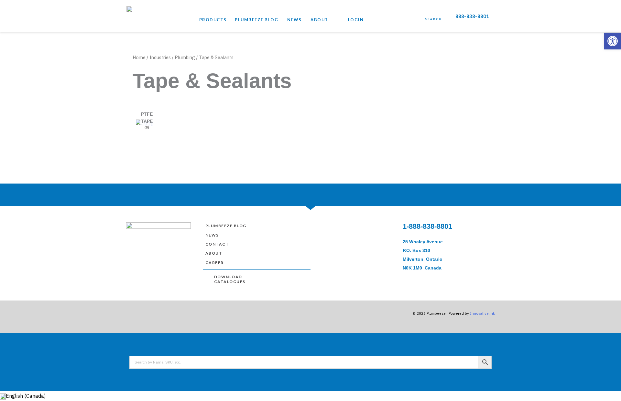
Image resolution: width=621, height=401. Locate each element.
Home (139, 57)
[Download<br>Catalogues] (208, 277)
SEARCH (433, 19)
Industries (160, 57)
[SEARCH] (433, 13)
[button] (612, 41)
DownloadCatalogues (229, 279)
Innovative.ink (482, 313)
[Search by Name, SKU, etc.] (310, 362)
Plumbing (185, 57)
